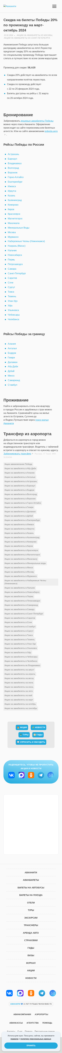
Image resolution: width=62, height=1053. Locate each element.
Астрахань (13, 154)
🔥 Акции (22, 727)
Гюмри (11, 357)
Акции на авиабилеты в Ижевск (19, 524)
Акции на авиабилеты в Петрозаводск (22, 601)
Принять (31, 1046)
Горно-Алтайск (16, 177)
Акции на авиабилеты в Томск (18, 635)
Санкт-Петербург (17, 273)
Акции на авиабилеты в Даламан (20, 511)
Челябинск (13, 319)
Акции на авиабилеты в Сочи (18, 622)
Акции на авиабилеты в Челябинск (20, 661)
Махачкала (13, 223)
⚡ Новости (38, 727)
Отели (31, 902)
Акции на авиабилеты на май (18, 695)
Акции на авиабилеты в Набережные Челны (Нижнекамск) (25, 582)
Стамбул (12, 385)
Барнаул (12, 159)
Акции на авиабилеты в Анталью (19, 477)
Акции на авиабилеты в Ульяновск (20, 648)
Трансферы (31, 925)
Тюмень (12, 296)
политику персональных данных (35, 1039)
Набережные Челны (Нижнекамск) (26, 241)
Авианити (31, 872)
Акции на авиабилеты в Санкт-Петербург (23, 613)
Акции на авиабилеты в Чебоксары (20, 657)
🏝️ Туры (24, 735)
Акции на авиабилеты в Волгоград (20, 494)
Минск (11, 375)
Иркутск (12, 191)
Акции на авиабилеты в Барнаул (19, 485)
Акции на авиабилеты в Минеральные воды (25, 563)
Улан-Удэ (12, 301)
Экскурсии (30, 918)
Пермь (11, 259)
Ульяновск (13, 310)
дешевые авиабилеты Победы (37, 121)
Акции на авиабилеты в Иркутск (19, 529)
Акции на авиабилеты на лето (18, 691)
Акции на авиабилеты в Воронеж (19, 498)
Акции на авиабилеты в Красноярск (21, 550)
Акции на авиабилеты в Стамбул (19, 626)
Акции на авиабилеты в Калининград (21, 537)
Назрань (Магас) (16, 246)
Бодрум (12, 353)
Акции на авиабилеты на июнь (18, 687)
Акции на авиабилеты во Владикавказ (22, 665)
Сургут (11, 287)
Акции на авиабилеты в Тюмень (19, 639)
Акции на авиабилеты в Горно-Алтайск (22, 503)
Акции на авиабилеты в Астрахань (20, 481)
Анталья (12, 348)
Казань (11, 195)
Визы (31, 955)
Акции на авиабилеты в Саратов (19, 618)
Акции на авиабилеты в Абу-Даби (20, 468)
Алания (12, 344)
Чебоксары (14, 315)
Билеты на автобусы (31, 887)
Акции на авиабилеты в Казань (19, 533)
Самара (12, 269)
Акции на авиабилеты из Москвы (34, 35)
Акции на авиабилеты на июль (18, 682)
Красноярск (14, 214)
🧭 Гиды (38, 735)
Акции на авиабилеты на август (19, 669)
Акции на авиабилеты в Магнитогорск (22, 554)
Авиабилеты (31, 880)
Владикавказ (14, 163)
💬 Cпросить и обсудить (31, 742)
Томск (11, 292)
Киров (11, 209)
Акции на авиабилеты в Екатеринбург (22, 520)
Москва (12, 232)
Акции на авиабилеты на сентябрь (20, 708)
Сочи (10, 282)
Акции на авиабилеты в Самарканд (21, 605)
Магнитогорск (15, 218)
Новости (30, 978)
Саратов (12, 278)
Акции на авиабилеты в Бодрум (19, 490)
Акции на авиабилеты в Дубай (18, 516)
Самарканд (14, 380)
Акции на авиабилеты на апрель (19, 674)
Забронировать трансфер (17, 453)
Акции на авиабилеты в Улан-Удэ (20, 644)
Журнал (31, 963)
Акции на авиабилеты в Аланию (19, 473)
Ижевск (12, 186)
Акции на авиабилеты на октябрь (20, 704)
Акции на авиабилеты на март (18, 700)
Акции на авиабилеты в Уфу (17, 652)
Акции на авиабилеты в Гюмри (18, 507)
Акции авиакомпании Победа (18, 464)
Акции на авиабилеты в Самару (19, 609)
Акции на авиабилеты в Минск (18, 567)
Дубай (11, 371)
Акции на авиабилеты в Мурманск (20, 576)
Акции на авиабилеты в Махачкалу (20, 559)
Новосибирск (15, 255)
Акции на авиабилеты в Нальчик (19, 588)
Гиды (31, 948)
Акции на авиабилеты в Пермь (18, 596)
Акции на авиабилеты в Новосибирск (21, 592)
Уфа (10, 305)
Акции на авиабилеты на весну (19, 678)
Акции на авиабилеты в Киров (18, 546)
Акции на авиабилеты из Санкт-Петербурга (27, 38)
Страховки (31, 940)
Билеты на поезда (31, 895)
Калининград (15, 200)
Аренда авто (31, 933)
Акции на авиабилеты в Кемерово (20, 542)
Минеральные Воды (18, 228)
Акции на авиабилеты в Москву (19, 572)
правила (14, 1039)
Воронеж (12, 172)
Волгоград (13, 168)
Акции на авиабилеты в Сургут (18, 631)
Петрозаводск (15, 264)
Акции (31, 970)
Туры (31, 910)
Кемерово (13, 205)
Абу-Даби (13, 366)
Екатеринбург (15, 182)
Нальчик (12, 250)
